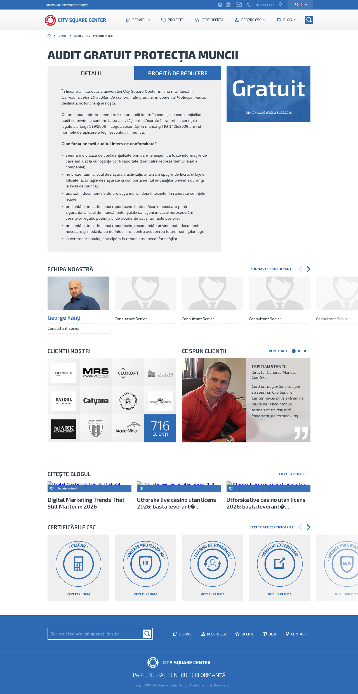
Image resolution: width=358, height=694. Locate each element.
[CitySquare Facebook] (220, 5)
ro (297, 4)
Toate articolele (294, 474)
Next (308, 269)
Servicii (138, 20)
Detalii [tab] (91, 73)
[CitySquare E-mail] (238, 5)
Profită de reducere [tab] (178, 73)
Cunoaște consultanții (272, 269)
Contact (298, 634)
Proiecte (175, 20)
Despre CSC (251, 20)
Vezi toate (278, 351)
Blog (287, 20)
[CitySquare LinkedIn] (228, 5)
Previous (300, 269)
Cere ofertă (212, 20)
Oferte (62, 35)
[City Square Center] (78, 20)
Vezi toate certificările (271, 527)
